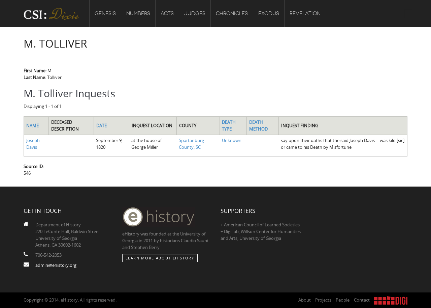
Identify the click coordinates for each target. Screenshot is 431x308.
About (304, 300)
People (343, 300)
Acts (167, 13)
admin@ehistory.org (55, 265)
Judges (194, 13)
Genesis (105, 13)
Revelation (305, 13)
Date (101, 125)
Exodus (268, 13)
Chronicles (232, 13)
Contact (362, 300)
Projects (323, 300)
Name (32, 125)
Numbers (138, 13)
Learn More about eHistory (160, 257)
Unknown (231, 140)
